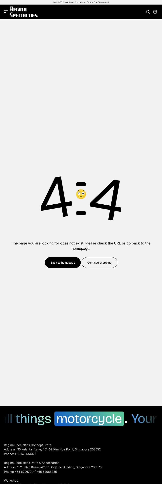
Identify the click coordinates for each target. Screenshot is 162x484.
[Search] (148, 12)
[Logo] (24, 12)
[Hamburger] (6, 12)
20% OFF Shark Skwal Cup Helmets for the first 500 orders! (81, 2)
